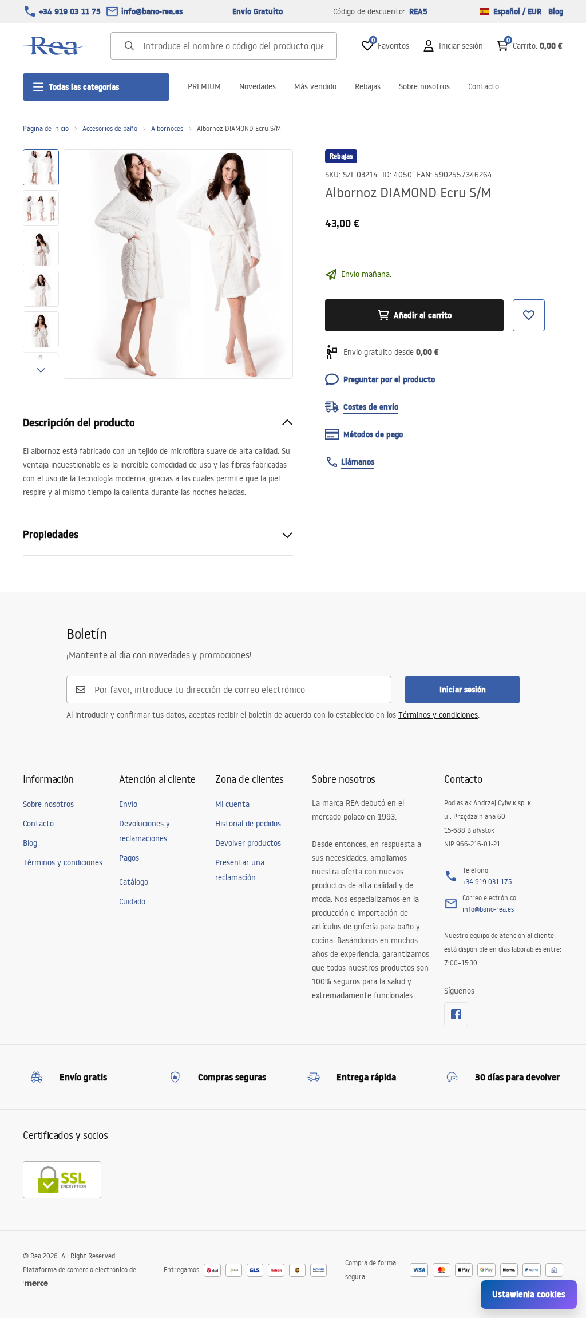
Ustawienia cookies (528, 1294)
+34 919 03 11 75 (70, 11)
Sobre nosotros (424, 86)
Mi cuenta (232, 804)
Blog (555, 11)
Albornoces (167, 128)
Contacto (483, 86)
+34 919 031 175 (487, 881)
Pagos (129, 858)
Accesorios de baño (109, 128)
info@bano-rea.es (152, 11)
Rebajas (368, 86)
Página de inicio (46, 128)
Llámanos (357, 462)
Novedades (257, 86)
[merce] (35, 1283)
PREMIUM (204, 86)
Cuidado (132, 901)
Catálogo (133, 882)
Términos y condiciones (438, 715)
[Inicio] (54, 46)
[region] (41, 264)
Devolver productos (248, 843)
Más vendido (315, 86)
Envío (128, 804)
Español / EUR (517, 11)
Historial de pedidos (248, 823)
